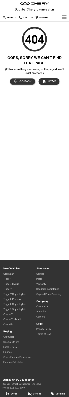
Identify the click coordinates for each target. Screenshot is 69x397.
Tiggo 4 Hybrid (11, 284)
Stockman (8, 273)
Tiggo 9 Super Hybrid (14, 309)
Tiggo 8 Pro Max (12, 299)
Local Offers (10, 346)
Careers (40, 316)
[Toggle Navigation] (64, 17)
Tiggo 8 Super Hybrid (14, 304)
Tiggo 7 (7, 288)
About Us (41, 311)
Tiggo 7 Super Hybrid (14, 294)
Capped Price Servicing (48, 294)
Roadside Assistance (47, 288)
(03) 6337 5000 (17, 387)
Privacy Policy (43, 328)
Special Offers (11, 342)
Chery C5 (8, 314)
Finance (7, 352)
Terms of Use (43, 334)
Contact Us (42, 306)
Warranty (41, 284)
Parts (39, 278)
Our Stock (8, 336)
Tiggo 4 (7, 278)
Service (40, 273)
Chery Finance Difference (17, 357)
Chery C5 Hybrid (12, 319)
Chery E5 (8, 324)
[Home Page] (34, 3)
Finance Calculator (13, 362)
